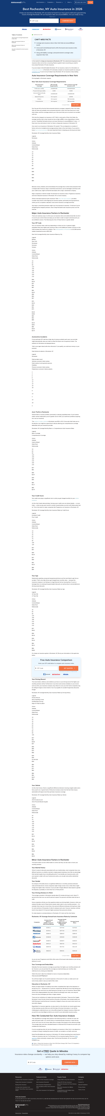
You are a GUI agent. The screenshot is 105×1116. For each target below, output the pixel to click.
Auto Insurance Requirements (43, 1084)
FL (30, 1098)
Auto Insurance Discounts (42, 1082)
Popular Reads (61, 1077)
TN (87, 1098)
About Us (80, 1079)
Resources (58, 2)
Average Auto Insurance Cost (22, 1087)
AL (16, 1098)
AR (21, 1098)
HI (33, 1098)
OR (79, 1098)
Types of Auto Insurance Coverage (45, 1079)
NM (68, 1098)
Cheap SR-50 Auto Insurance (64, 1082)
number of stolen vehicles (40, 421)
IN (37, 1098)
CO (25, 1098)
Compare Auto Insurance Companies (24, 1079)
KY (42, 1098)
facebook (16, 1107)
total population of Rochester (63, 229)
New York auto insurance (65, 198)
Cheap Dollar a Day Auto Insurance (66, 1079)
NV (62, 1098)
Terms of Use (72, 24)
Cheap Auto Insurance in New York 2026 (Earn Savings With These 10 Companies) (58, 1043)
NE (61, 1098)
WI (28, 1100)
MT (59, 1098)
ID (35, 1098)
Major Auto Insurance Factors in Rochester (18, 42)
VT (19, 1100)
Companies (50, 2)
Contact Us (81, 1082)
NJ (66, 1098)
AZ (19, 1098)
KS (40, 1098)
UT (18, 1100)
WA (23, 1100)
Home (35, 1043)
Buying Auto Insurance (20, 1084)
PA (80, 1098)
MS (55, 1098)
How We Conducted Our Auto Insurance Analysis (20, 49)
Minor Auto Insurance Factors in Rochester (18, 46)
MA (49, 1098)
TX (16, 1100)
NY (69, 1098)
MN (53, 1098)
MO (57, 1098)
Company (81, 1077)
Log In (90, 2)
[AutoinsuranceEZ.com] (18, 2)
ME (45, 1098)
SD (85, 1098)
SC (83, 1098)
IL (36, 1098)
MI (51, 1098)
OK (77, 1098)
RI (82, 1098)
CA (23, 1098)
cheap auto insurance (37, 70)
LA (43, 1098)
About (69, 2)
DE (28, 1098)
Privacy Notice (81, 1087)
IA (39, 1098)
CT (27, 1098)
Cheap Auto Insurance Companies (23, 1082)
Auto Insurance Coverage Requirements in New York (20, 38)
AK (18, 1098)
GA (32, 1098)
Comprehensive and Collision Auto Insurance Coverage (65, 1091)
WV (26, 1100)
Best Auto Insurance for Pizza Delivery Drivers (67, 1084)
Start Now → (76, 104)
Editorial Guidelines (83, 1084)
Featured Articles (41, 1077)
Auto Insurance (40, 2)
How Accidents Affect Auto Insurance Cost (45, 1087)
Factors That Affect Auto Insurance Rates (24, 1089)
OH (75, 1098)
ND (73, 1098)
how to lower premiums (41, 130)
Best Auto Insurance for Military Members (65, 1088)
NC (71, 1098)
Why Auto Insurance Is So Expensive (45, 1090)
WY (30, 1100)
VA (21, 1100)
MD (47, 1098)
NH (64, 1098)
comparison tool (36, 71)
